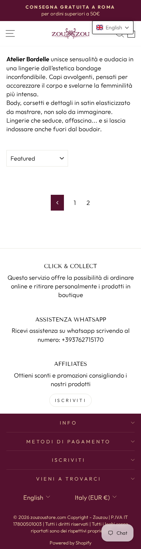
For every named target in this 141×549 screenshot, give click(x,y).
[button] (112, 27)
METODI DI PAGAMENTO (68, 441)
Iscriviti (68, 460)
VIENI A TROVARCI (69, 479)
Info (68, 423)
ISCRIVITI (70, 400)
